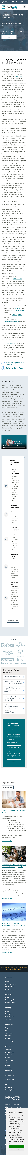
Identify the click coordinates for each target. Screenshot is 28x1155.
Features (8, 1035)
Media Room (9, 1068)
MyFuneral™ (19, 76)
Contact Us (14, 761)
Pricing (8, 1007)
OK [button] (17, 1146)
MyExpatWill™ (21, 310)
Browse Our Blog (14, 747)
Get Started (9, 37)
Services (8, 978)
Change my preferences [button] (17, 1149)
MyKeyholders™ (10, 1002)
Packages (8, 1013)
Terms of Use (9, 1033)
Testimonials (9, 1060)
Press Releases (9, 1052)
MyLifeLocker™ (9, 992)
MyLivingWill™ (17, 315)
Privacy (7, 1038)
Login (7, 1084)
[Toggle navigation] (24, 6)
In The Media (9, 1055)
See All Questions (14, 730)
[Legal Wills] (9, 7)
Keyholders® (9, 1087)
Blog (6, 1027)
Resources (9, 1024)
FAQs (6, 1030)
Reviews (7, 1057)
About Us (8, 1046)
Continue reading (7, 841)
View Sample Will (13, 620)
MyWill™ (18, 308)
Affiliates (8, 1062)
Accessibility (9, 1041)
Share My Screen (10, 1089)
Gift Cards (8, 1019)
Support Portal (9, 1079)
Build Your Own (9, 1016)
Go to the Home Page (14, 368)
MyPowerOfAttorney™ (11, 321)
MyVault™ (8, 997)
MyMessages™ (12, 343)
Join (6, 1082)
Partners (7, 1065)
